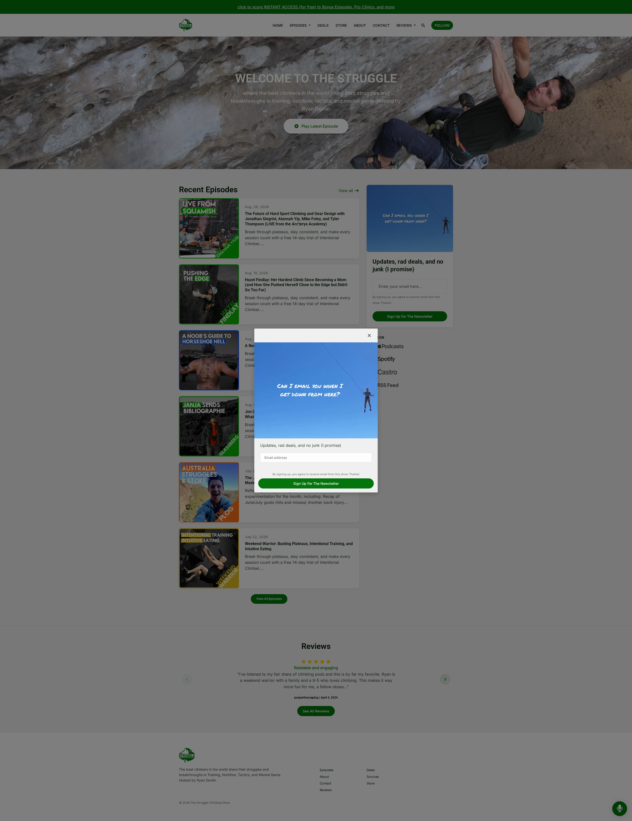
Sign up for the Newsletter (316, 483)
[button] (369, 335)
